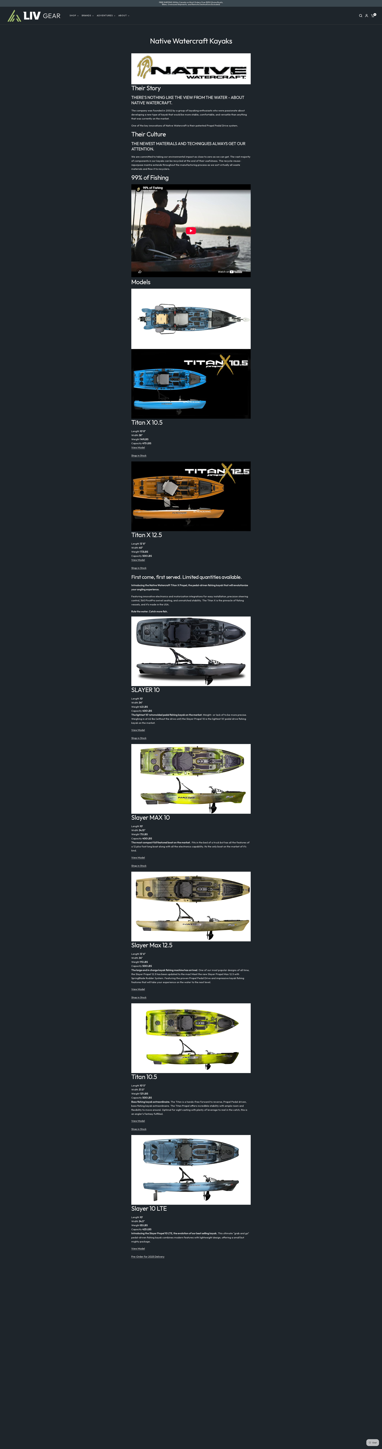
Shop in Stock (138, 455)
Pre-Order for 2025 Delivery (147, 1256)
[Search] (361, 16)
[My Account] (366, 16)
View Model (138, 447)
